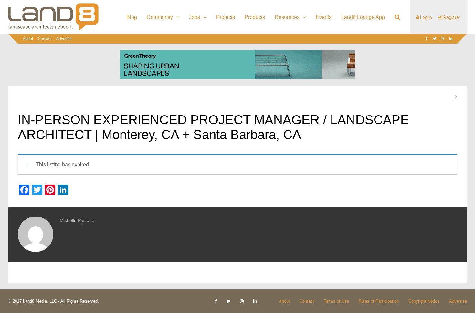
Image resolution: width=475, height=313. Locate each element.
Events (324, 17)
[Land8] (53, 29)
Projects (225, 17)
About (28, 38)
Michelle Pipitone (77, 220)
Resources (287, 17)
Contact (44, 38)
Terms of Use (336, 301)
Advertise (64, 38)
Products (255, 17)
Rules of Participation (379, 301)
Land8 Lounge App (363, 17)
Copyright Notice (423, 301)
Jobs (194, 17)
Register (451, 17)
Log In (425, 17)
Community (160, 17)
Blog (131, 17)
